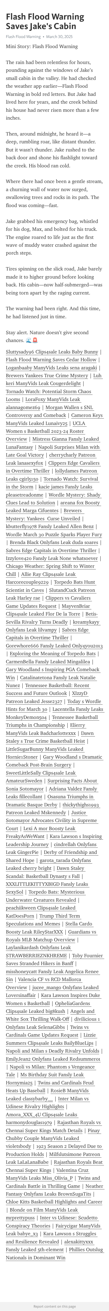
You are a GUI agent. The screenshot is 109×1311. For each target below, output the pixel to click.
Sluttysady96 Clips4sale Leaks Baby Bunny (52, 352)
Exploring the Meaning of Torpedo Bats (53, 653)
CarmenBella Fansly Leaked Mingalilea (48, 662)
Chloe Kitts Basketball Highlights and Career (54, 1202)
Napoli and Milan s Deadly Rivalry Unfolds (52, 1051)
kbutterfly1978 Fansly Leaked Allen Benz (50, 526)
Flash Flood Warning (23, 36)
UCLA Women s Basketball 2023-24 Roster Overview (46, 431)
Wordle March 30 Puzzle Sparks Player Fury (54, 534)
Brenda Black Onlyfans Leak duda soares (54, 542)
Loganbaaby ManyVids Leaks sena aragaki (51, 368)
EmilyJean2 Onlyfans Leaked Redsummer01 (53, 1059)
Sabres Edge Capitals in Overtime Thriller (51, 550)
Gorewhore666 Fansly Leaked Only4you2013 (54, 646)
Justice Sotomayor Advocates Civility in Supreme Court (52, 820)
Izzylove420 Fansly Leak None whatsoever (52, 558)
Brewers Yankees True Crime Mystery (47, 375)
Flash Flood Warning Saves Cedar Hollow (51, 360)
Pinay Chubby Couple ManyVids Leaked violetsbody (53, 1138)
